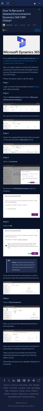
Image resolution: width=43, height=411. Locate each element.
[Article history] (16, 25)
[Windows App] (24, 380)
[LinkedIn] (13, 380)
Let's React (14, 394)
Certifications (14, 391)
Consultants (22, 388)
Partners (5, 388)
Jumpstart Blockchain (14, 397)
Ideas (28, 388)
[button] (39, 3)
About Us (7, 385)
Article (37, 30)
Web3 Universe (23, 394)
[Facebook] (4, 380)
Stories (28, 391)
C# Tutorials (13, 388)
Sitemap (22, 391)
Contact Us (14, 385)
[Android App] (29, 380)
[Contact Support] (38, 380)
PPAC (36, 87)
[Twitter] (9, 380)
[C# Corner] (8, 3)
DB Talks (7, 394)
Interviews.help (34, 394)
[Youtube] (19, 380)
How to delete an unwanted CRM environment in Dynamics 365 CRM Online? (21, 60)
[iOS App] (33, 380)
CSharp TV (34, 391)
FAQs (7, 391)
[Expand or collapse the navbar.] (2, 3)
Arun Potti (9, 25)
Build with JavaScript (28, 397)
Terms (30, 385)
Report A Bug (36, 388)
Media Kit (36, 385)
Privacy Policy (23, 385)
